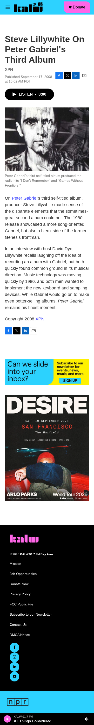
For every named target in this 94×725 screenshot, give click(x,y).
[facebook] (14, 647)
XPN (39, 319)
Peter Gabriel (24, 198)
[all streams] (87, 719)
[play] (7, 719)
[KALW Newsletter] (47, 372)
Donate (79, 7)
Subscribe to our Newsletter (31, 614)
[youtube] (14, 676)
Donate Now (19, 584)
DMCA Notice (20, 635)
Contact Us (18, 625)
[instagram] (14, 657)
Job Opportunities (23, 574)
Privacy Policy (20, 594)
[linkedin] (14, 667)
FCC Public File (21, 604)
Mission (15, 564)
